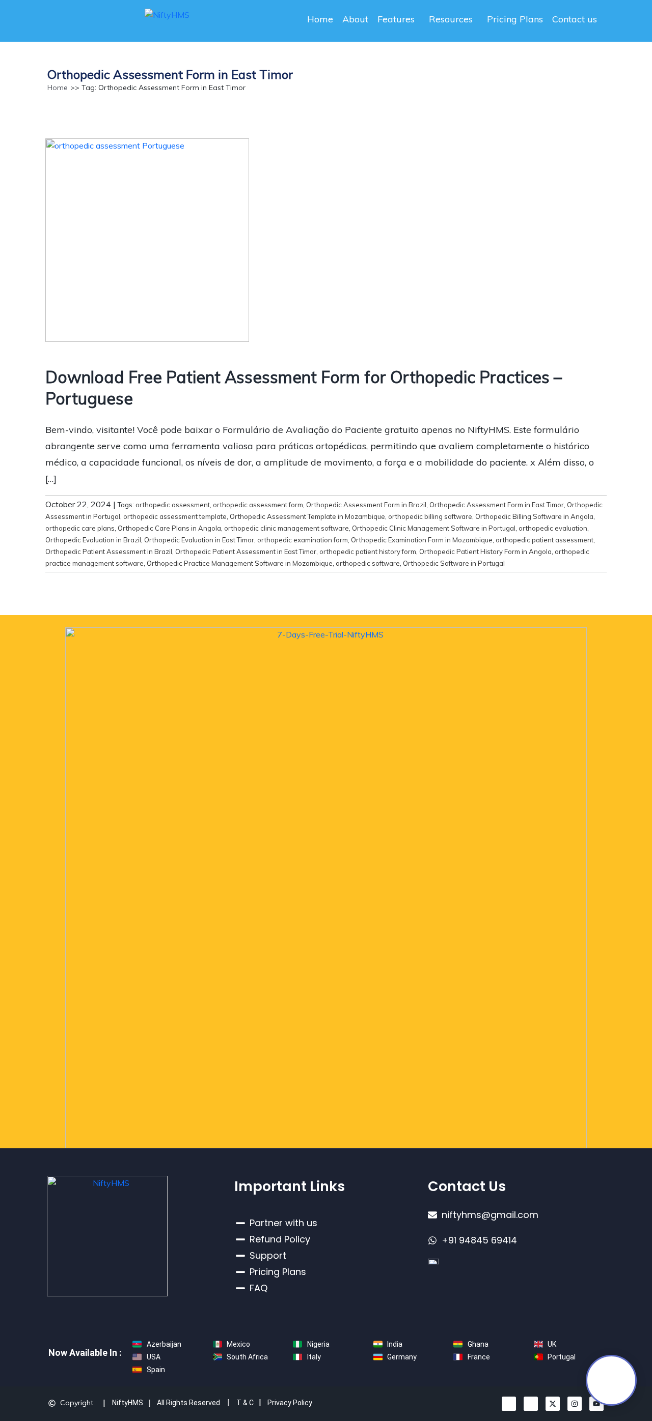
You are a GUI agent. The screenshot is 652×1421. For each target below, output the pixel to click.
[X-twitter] (553, 1404)
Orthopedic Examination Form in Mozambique (422, 540)
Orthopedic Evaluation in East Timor (199, 540)
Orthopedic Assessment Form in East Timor (496, 505)
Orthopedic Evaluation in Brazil (93, 540)
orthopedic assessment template (175, 516)
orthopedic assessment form (258, 505)
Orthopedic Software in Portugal (454, 563)
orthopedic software (368, 563)
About (355, 19)
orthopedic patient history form (367, 551)
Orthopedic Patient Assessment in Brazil (108, 551)
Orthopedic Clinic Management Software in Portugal (433, 528)
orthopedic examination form (302, 540)
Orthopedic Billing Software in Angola (534, 516)
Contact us (574, 19)
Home (320, 19)
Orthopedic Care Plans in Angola (169, 528)
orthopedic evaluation (553, 528)
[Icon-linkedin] (509, 1404)
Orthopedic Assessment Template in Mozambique (307, 516)
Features (396, 19)
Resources (451, 19)
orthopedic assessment (172, 505)
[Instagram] (574, 1404)
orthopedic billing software (430, 516)
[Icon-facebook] (531, 1404)
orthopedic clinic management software (286, 528)
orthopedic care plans (80, 528)
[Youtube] (596, 1404)
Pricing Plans (515, 19)
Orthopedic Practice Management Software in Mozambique (240, 563)
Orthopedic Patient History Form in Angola (485, 551)
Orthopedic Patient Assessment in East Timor (245, 551)
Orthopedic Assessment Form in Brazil (366, 505)
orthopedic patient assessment (544, 540)
